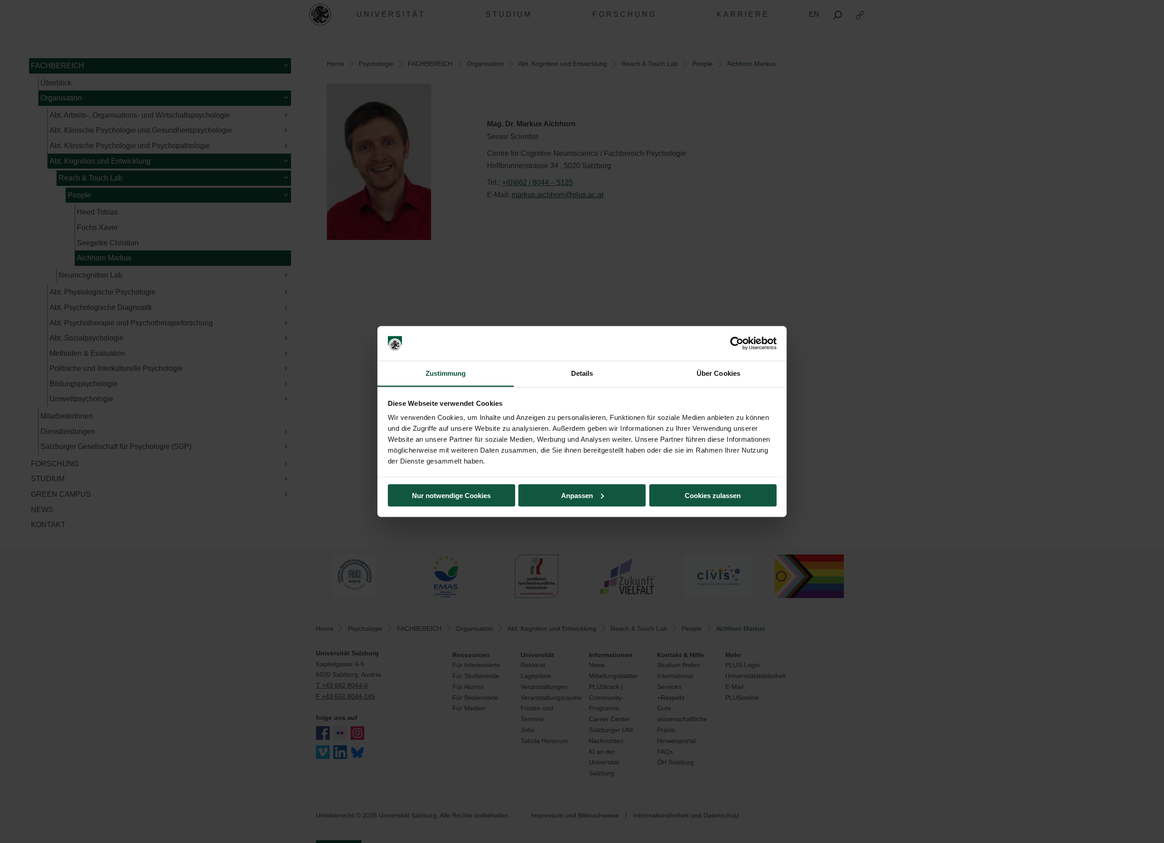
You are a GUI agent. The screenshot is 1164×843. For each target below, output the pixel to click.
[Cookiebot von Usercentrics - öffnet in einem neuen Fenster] (737, 343)
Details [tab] (582, 373)
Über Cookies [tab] (718, 373)
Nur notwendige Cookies (451, 495)
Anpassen (577, 495)
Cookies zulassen (713, 495)
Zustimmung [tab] (446, 373)
